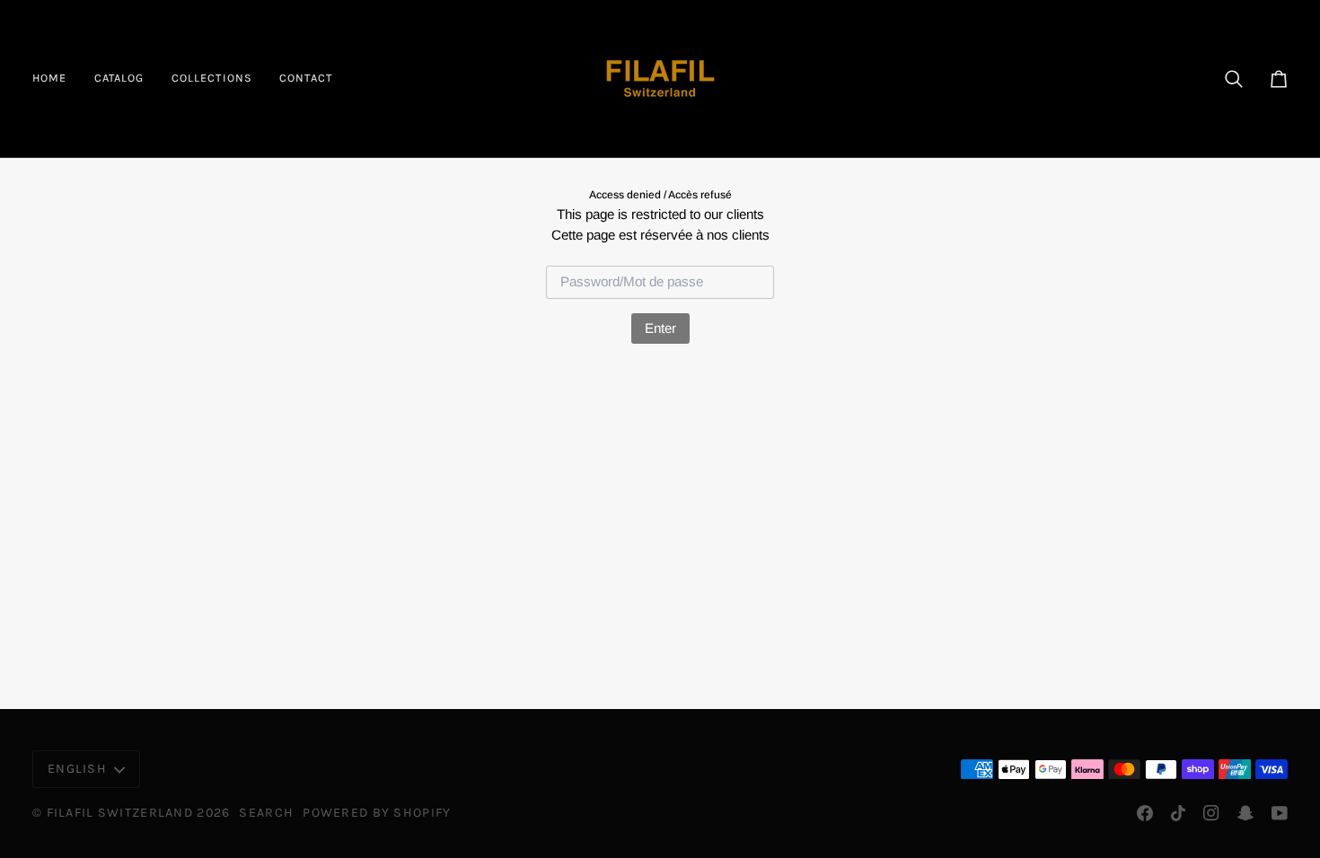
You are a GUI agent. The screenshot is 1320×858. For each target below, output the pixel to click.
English (77, 768)
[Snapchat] (1245, 813)
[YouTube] (1280, 813)
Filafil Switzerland (122, 812)
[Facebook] (1145, 813)
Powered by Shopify (377, 812)
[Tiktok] (1178, 813)
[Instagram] (1211, 813)
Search (266, 812)
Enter (660, 328)
